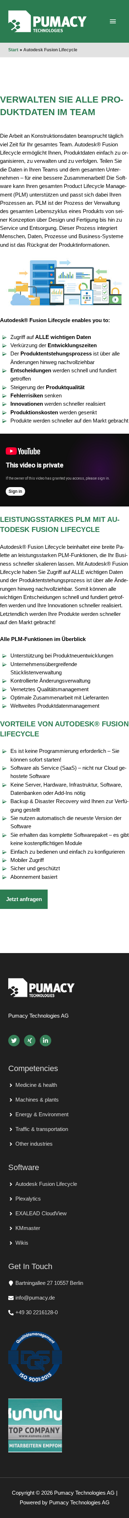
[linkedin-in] (46, 1040)
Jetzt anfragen (24, 899)
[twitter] (15, 1040)
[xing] (31, 1040)
